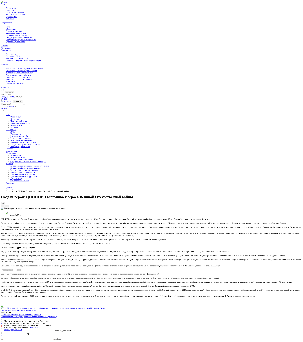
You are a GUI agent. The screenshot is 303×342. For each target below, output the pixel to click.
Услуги (27, 317)
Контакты (5, 87)
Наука (8, 27)
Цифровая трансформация (16, 35)
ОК (28, 334)
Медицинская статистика (16, 33)
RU (2, 99)
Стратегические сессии (15, 83)
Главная (9, 187)
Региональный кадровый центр (18, 75)
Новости (4, 46)
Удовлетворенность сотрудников (19, 79)
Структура (10, 10)
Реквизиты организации (15, 15)
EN (5, 99)
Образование (11, 29)
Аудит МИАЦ (11, 81)
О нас (3, 4)
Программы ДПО (13, 56)
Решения (4, 64)
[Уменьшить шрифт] (7, 206)
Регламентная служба (14, 31)
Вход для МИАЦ (50, 317)
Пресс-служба (11, 17)
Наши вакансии (36, 317)
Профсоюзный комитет (15, 12)
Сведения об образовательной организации (23, 60)
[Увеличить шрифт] (3, 206)
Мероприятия (6, 48)
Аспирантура (11, 54)
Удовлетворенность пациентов (18, 77)
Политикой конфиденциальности (21, 328)
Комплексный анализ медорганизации (21, 71)
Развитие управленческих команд (19, 73)
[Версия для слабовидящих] (19, 97)
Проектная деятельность (15, 42)
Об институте (11, 8)
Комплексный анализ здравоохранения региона (25, 69)
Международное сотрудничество (19, 37)
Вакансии (10, 19)
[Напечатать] (3, 203)
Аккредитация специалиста (17, 58)
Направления (6, 23)
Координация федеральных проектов (21, 40)
